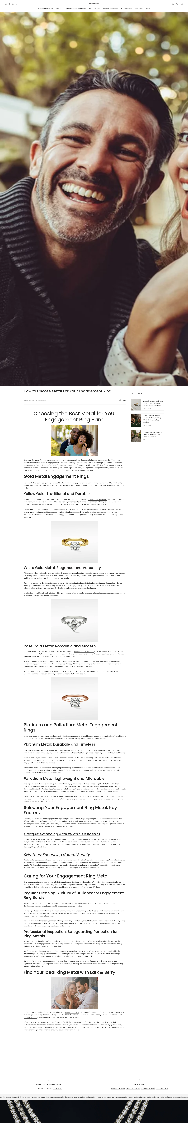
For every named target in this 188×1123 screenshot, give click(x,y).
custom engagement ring (111, 1025)
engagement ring (54, 460)
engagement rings (77, 736)
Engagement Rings (118, 1088)
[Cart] (182, 3)
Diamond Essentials (148, 1088)
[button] (177, 3)
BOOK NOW (57, 1088)
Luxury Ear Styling (133, 1088)
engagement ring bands (97, 499)
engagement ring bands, (84, 651)
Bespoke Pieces (162, 1088)
